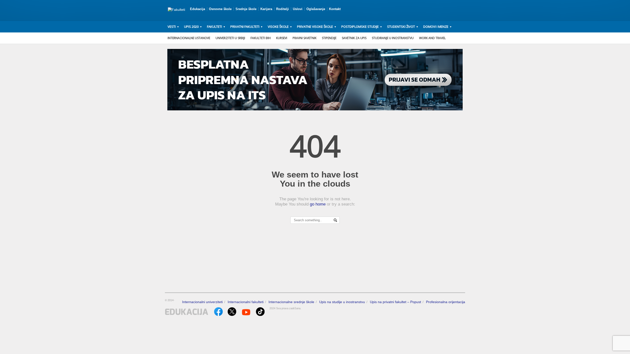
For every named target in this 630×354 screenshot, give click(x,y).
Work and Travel (432, 38)
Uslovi (297, 9)
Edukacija (197, 9)
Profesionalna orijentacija (445, 302)
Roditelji (282, 9)
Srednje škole (246, 9)
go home (318, 204)
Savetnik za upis (354, 38)
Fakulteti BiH (261, 38)
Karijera (266, 9)
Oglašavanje (315, 9)
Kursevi (281, 38)
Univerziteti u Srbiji (230, 38)
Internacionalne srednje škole (291, 302)
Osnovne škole (220, 9)
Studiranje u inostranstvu (393, 38)
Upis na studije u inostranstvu (342, 302)
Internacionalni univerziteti (202, 302)
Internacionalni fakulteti (246, 302)
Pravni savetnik (304, 38)
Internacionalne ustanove (189, 38)
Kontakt (335, 9)
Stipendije (329, 38)
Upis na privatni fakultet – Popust (395, 302)
